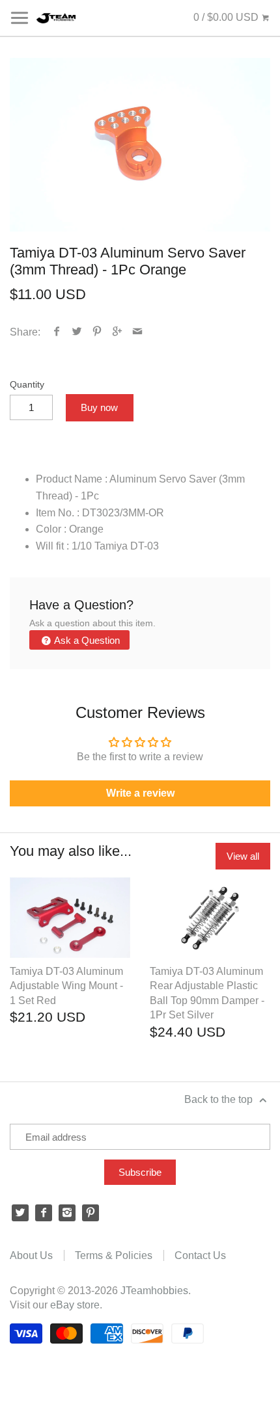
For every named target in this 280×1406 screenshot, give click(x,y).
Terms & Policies (113, 1255)
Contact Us (200, 1255)
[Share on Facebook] (57, 332)
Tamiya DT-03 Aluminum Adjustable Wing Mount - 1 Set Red (66, 986)
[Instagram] (67, 1212)
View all (243, 856)
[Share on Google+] (117, 332)
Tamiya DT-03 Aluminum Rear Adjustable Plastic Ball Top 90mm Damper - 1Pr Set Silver (207, 993)
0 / (226, 17)
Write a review (140, 793)
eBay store (75, 1304)
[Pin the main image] (97, 332)
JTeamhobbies (154, 1290)
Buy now (99, 407)
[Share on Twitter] (77, 332)
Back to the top (219, 1099)
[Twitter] (20, 1212)
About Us (31, 1255)
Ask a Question (86, 640)
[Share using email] (138, 332)
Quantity (27, 384)
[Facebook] (43, 1212)
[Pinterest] (90, 1212)
